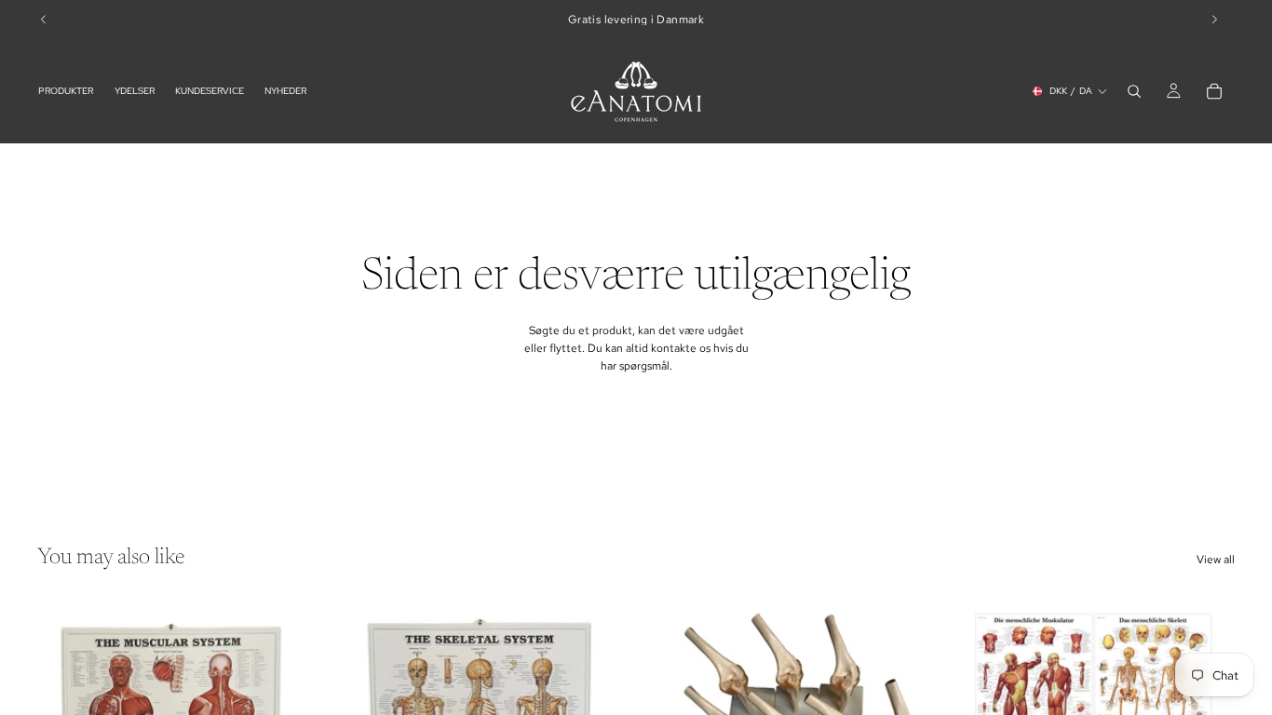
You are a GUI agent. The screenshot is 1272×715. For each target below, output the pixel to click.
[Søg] (1134, 91)
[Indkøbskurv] (1214, 91)
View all (1216, 559)
